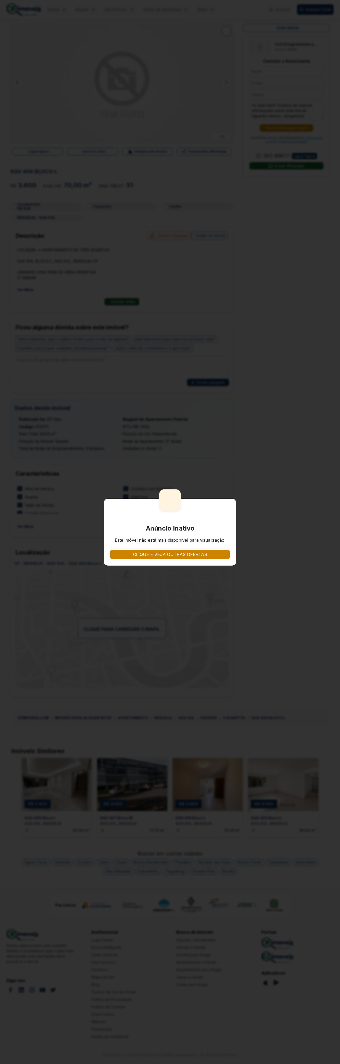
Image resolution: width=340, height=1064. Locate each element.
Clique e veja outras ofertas (170, 554)
